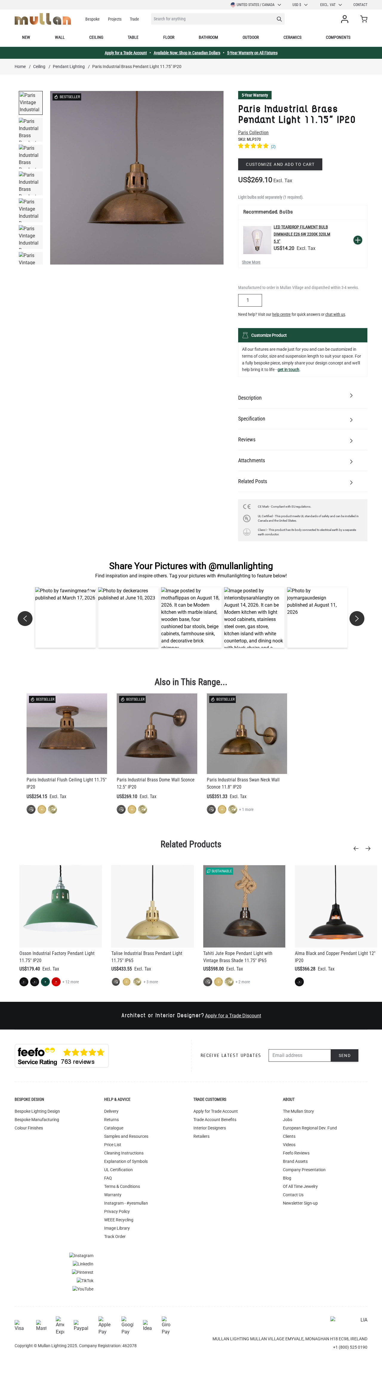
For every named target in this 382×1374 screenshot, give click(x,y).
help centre (281, 314)
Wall (60, 37)
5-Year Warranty (255, 95)
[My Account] (346, 19)
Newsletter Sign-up (300, 1203)
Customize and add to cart (280, 164)
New (26, 37)
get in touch (288, 369)
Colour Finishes (29, 1128)
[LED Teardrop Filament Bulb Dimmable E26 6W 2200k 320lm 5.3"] (257, 240)
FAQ (108, 1178)
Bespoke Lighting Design (37, 1111)
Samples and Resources (126, 1136)
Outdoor (251, 37)
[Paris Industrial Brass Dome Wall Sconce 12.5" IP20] (157, 733)
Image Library (117, 1228)
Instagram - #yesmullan (126, 1203)
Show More (251, 262)
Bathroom (208, 37)
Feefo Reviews (296, 1153)
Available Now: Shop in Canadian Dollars (187, 52)
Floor (168, 37)
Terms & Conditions (122, 1186)
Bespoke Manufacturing (37, 1119)
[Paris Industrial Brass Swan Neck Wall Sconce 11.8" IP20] (247, 733)
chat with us (335, 314)
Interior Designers (209, 1128)
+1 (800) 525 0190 (350, 1347)
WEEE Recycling (118, 1219)
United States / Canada (256, 5)
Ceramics (292, 37)
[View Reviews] (302, 146)
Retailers (201, 1136)
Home (20, 66)
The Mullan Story (298, 1111)
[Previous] (358, 848)
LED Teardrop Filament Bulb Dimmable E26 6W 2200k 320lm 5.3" (302, 234)
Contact (360, 5)
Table (133, 37)
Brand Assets (295, 1161)
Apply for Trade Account (215, 1111)
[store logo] (43, 19)
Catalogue (113, 1128)
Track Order (115, 1236)
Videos (289, 1144)
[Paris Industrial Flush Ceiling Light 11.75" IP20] (67, 733)
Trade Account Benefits (214, 1119)
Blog (287, 1178)
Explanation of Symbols (126, 1161)
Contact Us (293, 1194)
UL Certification (118, 1169)
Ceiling (96, 37)
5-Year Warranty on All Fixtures (252, 52)
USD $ (296, 5)
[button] (65, 617)
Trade (134, 19)
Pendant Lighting (69, 66)
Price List (112, 1144)
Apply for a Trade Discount (233, 1015)
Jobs (287, 1119)
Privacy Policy (117, 1211)
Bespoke (92, 19)
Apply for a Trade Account (126, 52)
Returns (111, 1119)
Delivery (111, 1111)
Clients (289, 1136)
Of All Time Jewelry (300, 1186)
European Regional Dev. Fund (310, 1128)
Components (338, 37)
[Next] (370, 848)
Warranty (112, 1194)
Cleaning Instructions (124, 1153)
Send (345, 1055)
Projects (114, 19)
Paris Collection (253, 132)
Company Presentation (304, 1169)
